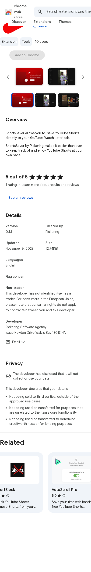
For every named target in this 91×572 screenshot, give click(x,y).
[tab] (19, 22)
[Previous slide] (8, 77)
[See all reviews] (21, 197)
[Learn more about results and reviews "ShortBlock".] (7, 495)
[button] (29, 77)
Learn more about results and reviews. (51, 185)
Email (16, 342)
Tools (26, 41)
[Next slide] (83, 77)
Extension (9, 41)
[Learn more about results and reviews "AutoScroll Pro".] (64, 495)
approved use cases (24, 401)
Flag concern (15, 276)
